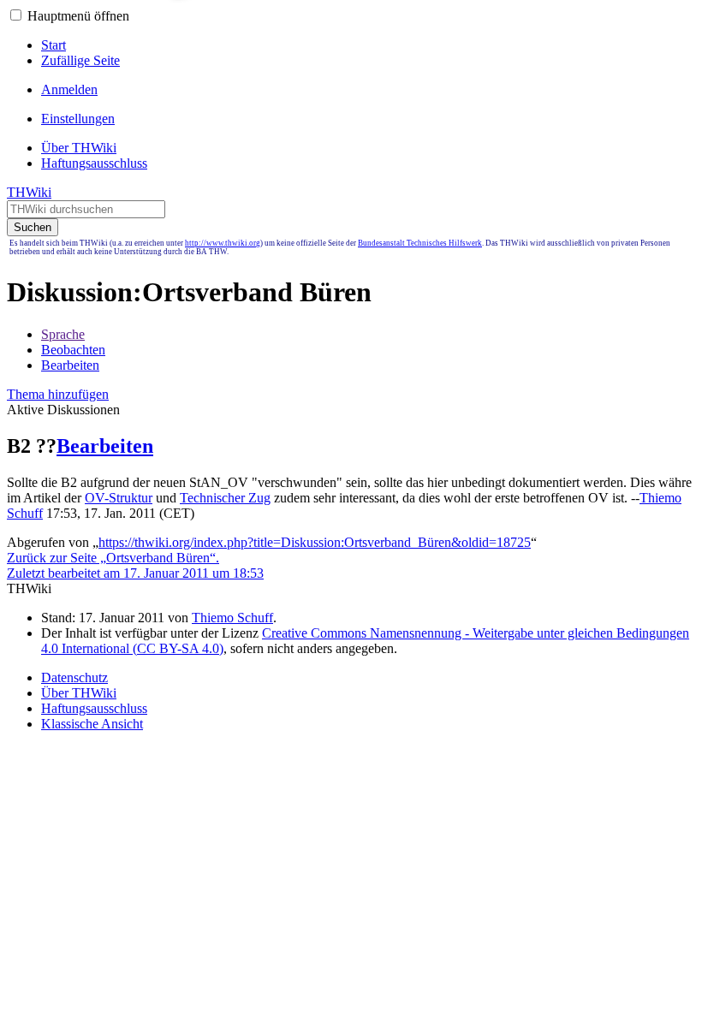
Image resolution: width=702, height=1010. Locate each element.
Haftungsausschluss (94, 708)
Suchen (32, 227)
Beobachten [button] (73, 349)
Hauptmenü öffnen (78, 16)
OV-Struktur (118, 497)
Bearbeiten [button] (70, 365)
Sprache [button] (63, 334)
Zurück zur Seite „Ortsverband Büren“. (113, 557)
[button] (15, 15)
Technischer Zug (225, 497)
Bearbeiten (105, 446)
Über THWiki (78, 693)
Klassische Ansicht (92, 723)
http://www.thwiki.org (222, 243)
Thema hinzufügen (58, 394)
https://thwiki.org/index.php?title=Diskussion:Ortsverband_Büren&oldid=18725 (314, 542)
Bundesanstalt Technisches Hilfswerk (420, 243)
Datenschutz (74, 677)
